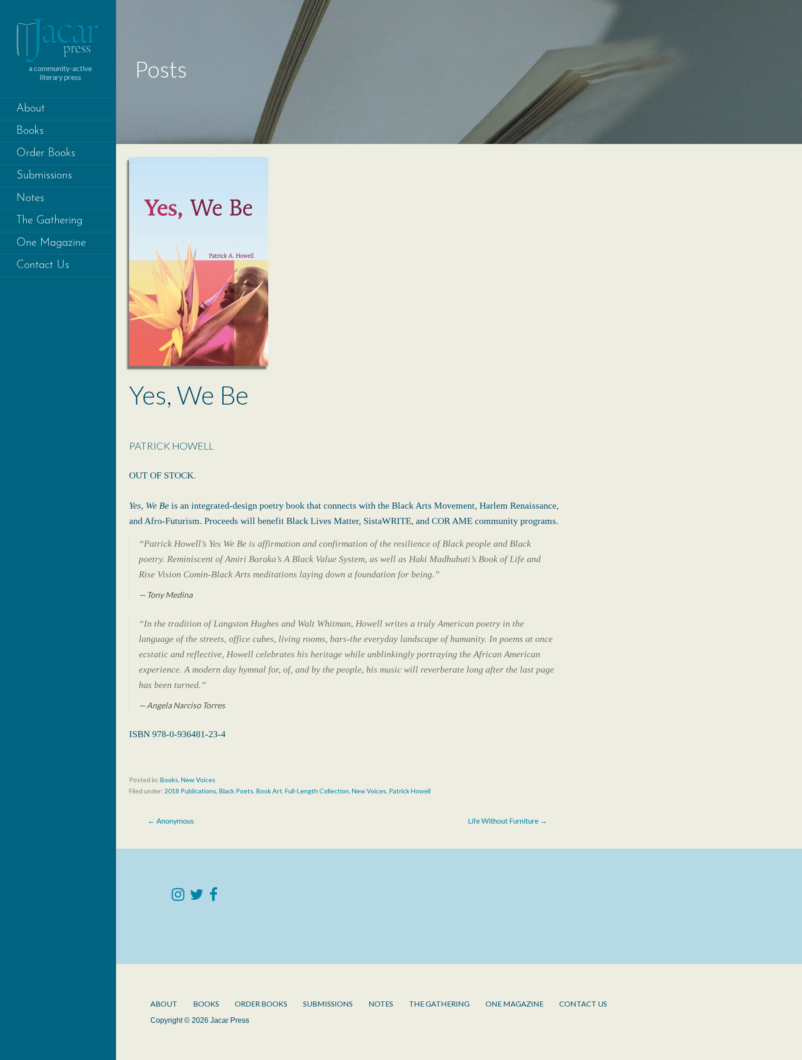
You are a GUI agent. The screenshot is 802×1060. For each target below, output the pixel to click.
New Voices (198, 780)
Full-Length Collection (317, 791)
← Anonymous (171, 820)
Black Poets (236, 791)
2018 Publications (190, 791)
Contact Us (42, 265)
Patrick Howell (410, 791)
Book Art (269, 791)
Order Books (45, 153)
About (30, 108)
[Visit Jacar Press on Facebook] (213, 896)
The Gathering (49, 220)
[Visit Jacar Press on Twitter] (197, 896)
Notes (30, 198)
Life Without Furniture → (507, 820)
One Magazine (51, 243)
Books (30, 131)
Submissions (44, 175)
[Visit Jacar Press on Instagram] (178, 896)
